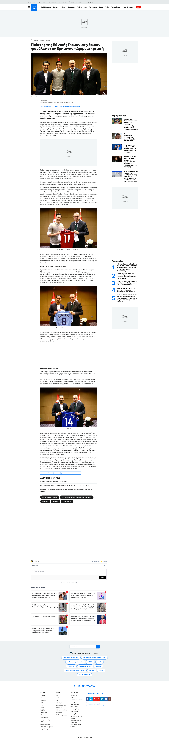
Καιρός (58, 700)
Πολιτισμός (93, 7)
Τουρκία (55, 501)
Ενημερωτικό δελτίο (94, 704)
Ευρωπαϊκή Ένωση (85, 666)
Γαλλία (98, 666)
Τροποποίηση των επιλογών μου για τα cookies (76, 724)
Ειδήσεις (36, 40)
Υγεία (107, 7)
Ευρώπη (56, 7)
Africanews (59, 712)
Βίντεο (42, 715)
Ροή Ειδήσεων (46, 7)
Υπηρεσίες (59, 692)
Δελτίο (57, 698)
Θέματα (42, 692)
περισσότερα (74, 692)
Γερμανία (48, 40)
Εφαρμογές (59, 707)
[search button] (86, 2)
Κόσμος (63, 7)
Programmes (44, 717)
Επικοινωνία (74, 711)
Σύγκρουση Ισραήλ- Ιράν (71, 657)
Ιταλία (99, 662)
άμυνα (101, 670)
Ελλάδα (90, 662)
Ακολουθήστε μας (61, 705)
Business (71, 7)
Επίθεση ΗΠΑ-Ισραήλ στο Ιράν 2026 (94, 657)
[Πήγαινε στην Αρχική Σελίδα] (34, 7)
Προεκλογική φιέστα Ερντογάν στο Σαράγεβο (53, 481)
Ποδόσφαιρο (67, 501)
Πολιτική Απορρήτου (76, 709)
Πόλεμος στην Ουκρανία (75, 662)
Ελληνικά (32, 2)
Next (85, 7)
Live (138, 7)
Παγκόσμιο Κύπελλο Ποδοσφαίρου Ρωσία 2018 (76, 497)
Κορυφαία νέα (119, 115)
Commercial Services (77, 700)
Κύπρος (91, 670)
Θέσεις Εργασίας (76, 714)
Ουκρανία (71, 666)
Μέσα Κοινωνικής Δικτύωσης (75, 670)
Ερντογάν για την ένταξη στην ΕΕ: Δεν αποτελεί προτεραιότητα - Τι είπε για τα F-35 (64, 485)
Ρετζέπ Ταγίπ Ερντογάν (49, 497)
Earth (101, 7)
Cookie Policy (74, 706)
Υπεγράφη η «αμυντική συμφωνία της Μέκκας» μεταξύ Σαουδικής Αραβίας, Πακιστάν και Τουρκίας (66, 490)
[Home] (31, 40)
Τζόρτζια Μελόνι (84, 674)
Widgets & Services (61, 710)
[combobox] (95, 2)
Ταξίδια (79, 7)
